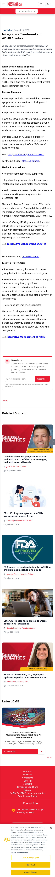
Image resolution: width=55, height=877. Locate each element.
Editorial (28, 780)
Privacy (27, 790)
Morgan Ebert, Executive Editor (20, 574)
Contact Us (27, 777)
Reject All (31, 865)
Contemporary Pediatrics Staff (19, 520)
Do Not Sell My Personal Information (27, 793)
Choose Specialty (25, 11)
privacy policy (9, 386)
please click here (30, 160)
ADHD (5, 400)
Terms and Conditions (27, 787)
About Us (27, 771)
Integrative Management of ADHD (26, 154)
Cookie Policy (22, 852)
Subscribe (41, 379)
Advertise (27, 774)
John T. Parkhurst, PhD (16, 466)
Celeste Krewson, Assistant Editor (21, 628)
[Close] (51, 828)
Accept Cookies (30, 872)
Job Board (27, 783)
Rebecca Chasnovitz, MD (17, 681)
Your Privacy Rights (27, 796)
